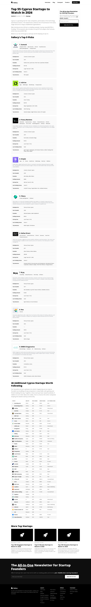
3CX (15, 512)
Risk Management (36, 123)
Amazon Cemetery (44, 599)
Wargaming (17, 451)
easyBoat (16, 486)
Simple (23, 159)
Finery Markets (26, 120)
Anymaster (16, 489)
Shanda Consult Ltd (18, 509)
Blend (15, 459)
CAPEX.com (16, 426)
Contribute (62, 593)
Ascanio (16, 499)
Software (43, 123)
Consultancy (63, 591)
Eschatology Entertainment (19, 405)
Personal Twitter (74, 591)
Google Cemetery (44, 597)
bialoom (16, 502)
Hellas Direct (25, 233)
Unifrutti (16, 507)
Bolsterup (16, 436)
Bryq (22, 272)
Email (71, 593)
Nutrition (43, 161)
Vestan (15, 461)
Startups (28, 16)
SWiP (15, 469)
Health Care (31, 161)
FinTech (36, 46)
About (61, 595)
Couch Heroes (17, 453)
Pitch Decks (53, 589)
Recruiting (36, 274)
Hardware (29, 348)
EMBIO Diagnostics (28, 347)
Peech (15, 456)
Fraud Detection (42, 46)
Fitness (26, 161)
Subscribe (62, 597)
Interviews (47, 2)
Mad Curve (16, 484)
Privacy (61, 599)
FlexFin (15, 443)
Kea (22, 309)
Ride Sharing (31, 84)
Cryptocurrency (28, 121)
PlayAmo (16, 466)
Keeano (16, 514)
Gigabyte (16, 494)
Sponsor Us (62, 589)
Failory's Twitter (73, 589)
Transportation (33, 48)
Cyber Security (30, 46)
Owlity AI (16, 448)
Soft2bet (16, 497)
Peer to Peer (28, 123)
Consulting (22, 274)
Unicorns (52, 591)
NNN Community (18, 474)
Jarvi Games (17, 431)
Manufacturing (38, 348)
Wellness (48, 161)
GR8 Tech (16, 416)
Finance (34, 121)
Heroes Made (17, 423)
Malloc (15, 446)
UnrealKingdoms (18, 441)
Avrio (15, 481)
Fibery (23, 196)
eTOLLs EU (16, 479)
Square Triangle (17, 476)
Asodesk (16, 464)
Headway (16, 471)
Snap (15, 504)
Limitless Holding (18, 491)
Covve (15, 421)
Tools (41, 600)
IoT (32, 348)
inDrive (23, 82)
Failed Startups (53, 593)
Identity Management (24, 48)
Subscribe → (76, 2)
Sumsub (24, 45)
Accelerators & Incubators (53, 598)
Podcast (42, 593)
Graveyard (60, 2)
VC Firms (52, 600)
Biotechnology (22, 348)
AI (23, 161)
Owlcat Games (17, 418)
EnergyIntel (16, 428)
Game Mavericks (18, 517)
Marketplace (22, 123)
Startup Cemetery (44, 595)
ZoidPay (16, 408)
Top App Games (17, 413)
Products (67, 2)
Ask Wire (16, 410)
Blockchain (22, 121)
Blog (54, 2)
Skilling (16, 433)
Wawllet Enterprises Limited (19, 438)
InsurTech (47, 235)
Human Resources (28, 274)
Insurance (42, 235)
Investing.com (17, 403)
